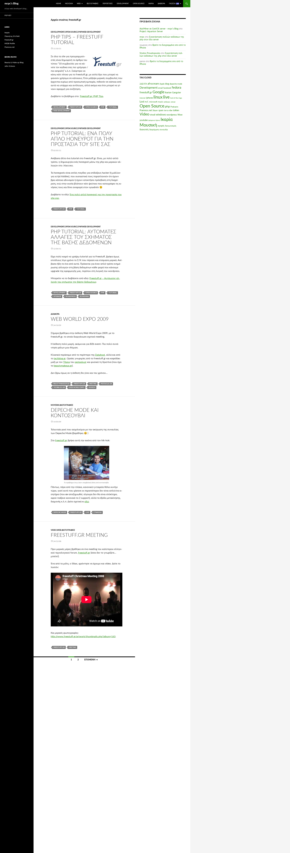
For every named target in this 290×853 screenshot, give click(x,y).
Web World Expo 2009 (80, 319)
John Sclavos (10, 66)
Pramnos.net (146, 110)
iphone (149, 98)
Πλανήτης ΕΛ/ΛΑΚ (12, 36)
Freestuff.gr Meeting (79, 535)
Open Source (138, 3)
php (80, 32)
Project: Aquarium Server (151, 31)
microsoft (153, 102)
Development (123, 3)
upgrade (57, 296)
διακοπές (144, 129)
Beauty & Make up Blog (14, 62)
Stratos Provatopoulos (150, 53)
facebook (167, 88)
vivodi (152, 115)
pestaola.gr (80, 362)
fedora (176, 87)
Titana (66, 362)
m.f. (147, 102)
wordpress (70, 296)
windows (161, 115)
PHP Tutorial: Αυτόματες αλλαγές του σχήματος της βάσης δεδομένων (83, 237)
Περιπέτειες (108, 3)
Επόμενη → (91, 660)
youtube (144, 120)
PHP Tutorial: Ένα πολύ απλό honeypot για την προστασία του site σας (82, 139)
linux (158, 97)
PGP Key (8, 15)
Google (158, 92)
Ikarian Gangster (173, 92)
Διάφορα (161, 3)
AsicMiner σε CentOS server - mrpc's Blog (159, 29)
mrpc (142, 37)
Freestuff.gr (9, 40)
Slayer (155, 110)
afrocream (153, 84)
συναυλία (97, 512)
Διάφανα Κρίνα (154, 120)
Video (54, 530)
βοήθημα (84, 296)
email (160, 88)
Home (58, 3)
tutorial (113, 107)
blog (167, 84)
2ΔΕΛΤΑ (143, 84)
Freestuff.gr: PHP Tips (91, 96)
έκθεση (92, 387)
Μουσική (69, 3)
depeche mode (59, 512)
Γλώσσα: (172, 3)
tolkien (176, 110)
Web (79, 3)
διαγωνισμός (170, 126)
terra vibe (168, 110)
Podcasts (174, 107)
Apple (162, 84)
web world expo (76, 387)
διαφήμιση (154, 130)
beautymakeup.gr (63, 366)
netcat (173, 102)
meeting (93, 384)
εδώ (87, 501)
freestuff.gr (75, 107)
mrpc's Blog (12, 3)
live (87, 512)
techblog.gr (60, 358)
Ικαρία (151, 3)
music (160, 102)
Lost (142, 102)
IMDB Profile (10, 43)
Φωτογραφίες (92, 3)
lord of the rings (176, 98)
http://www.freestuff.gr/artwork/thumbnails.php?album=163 (83, 636)
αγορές (161, 126)
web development (91, 32)
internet (142, 98)
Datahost (100, 355)
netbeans (167, 102)
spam (160, 110)
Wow (179, 115)
